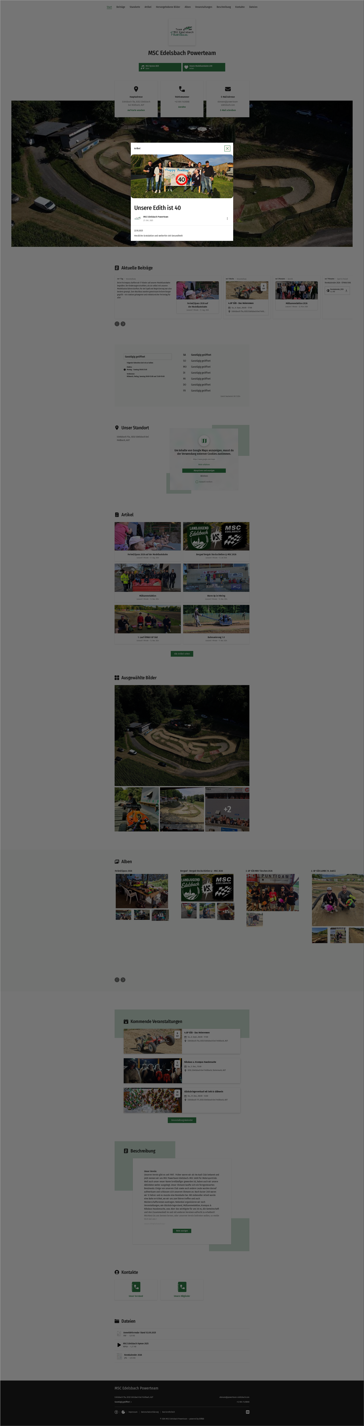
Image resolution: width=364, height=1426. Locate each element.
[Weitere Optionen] (227, 218)
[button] (182, 176)
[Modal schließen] (182, 713)
